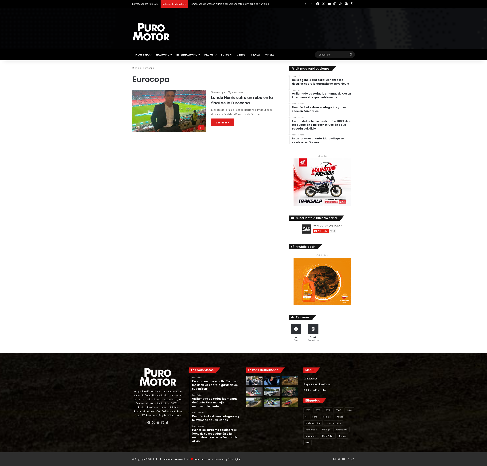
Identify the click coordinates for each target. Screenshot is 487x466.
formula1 (327, 416)
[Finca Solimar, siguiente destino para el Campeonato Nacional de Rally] (290, 402)
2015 (308, 410)
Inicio (137, 67)
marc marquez (333, 423)
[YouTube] (158, 422)
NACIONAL (162, 54)
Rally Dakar (327, 436)
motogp (326, 429)
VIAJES (269, 54)
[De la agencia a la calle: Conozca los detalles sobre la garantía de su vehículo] (254, 381)
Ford (314, 416)
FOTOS (225, 54)
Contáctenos (310, 378)
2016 (318, 410)
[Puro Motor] (151, 31)
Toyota (342, 436)
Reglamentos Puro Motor (317, 384)
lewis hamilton (313, 423)
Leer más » (222, 122)
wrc (308, 442)
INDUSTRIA (142, 54)
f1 (306, 416)
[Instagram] (162, 422)
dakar (349, 410)
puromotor (311, 436)
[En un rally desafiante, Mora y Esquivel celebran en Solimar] (290, 391)
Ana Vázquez (220, 92)
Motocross (311, 429)
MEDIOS (209, 54)
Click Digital (234, 459)
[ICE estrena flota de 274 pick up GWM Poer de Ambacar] (272, 391)
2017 (328, 410)
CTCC (338, 410)
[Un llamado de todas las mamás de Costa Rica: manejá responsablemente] (272, 381)
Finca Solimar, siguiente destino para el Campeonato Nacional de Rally (228, 3)
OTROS (241, 54)
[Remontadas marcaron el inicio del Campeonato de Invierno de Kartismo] (272, 402)
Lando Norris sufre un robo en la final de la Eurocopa (242, 100)
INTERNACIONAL (186, 54)
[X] (153, 422)
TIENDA (255, 54)
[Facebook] (148, 422)
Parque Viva (342, 429)
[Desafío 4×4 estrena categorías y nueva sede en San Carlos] (290, 381)
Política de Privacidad (314, 390)
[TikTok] (167, 422)
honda (340, 416)
